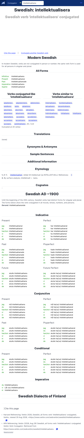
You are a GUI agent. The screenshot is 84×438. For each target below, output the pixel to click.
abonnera (8, 110)
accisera (7, 124)
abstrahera (8, 117)
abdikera (7, 106)
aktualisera (50, 106)
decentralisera (64, 106)
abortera (19, 110)
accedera (20, 117)
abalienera (8, 103)
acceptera (33, 120)
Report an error (8, 432)
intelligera (77, 113)
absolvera (20, 113)
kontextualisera (65, 103)
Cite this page (10, 53)
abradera (30, 110)
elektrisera (50, 110)
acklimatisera (19, 124)
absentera (8, 113)
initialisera (65, 113)
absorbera (31, 113)
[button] (81, 3)
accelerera (32, 117)
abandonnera (21, 103)
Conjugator (12, 3)
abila (17, 106)
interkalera (50, 117)
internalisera (51, 103)
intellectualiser (16, 175)
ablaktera (26, 106)
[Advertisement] (42, 34)
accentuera (20, 120)
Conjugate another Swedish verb (34, 53)
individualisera (51, 113)
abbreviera (35, 103)
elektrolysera (63, 110)
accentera (8, 120)
